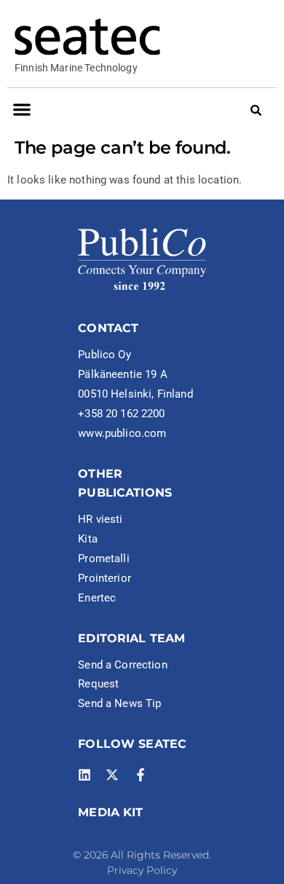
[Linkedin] (84, 774)
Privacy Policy (142, 870)
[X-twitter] (112, 774)
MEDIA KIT (110, 812)
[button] (21, 109)
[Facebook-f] (140, 774)
